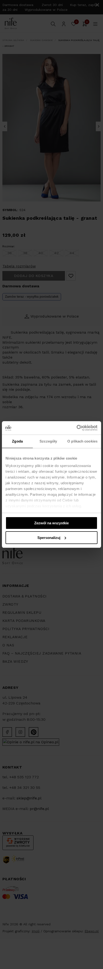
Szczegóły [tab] (48, 441)
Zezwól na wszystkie (51, 523)
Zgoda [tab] (17, 441)
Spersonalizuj (48, 538)
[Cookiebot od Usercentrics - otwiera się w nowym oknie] (76, 428)
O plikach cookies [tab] (82, 441)
